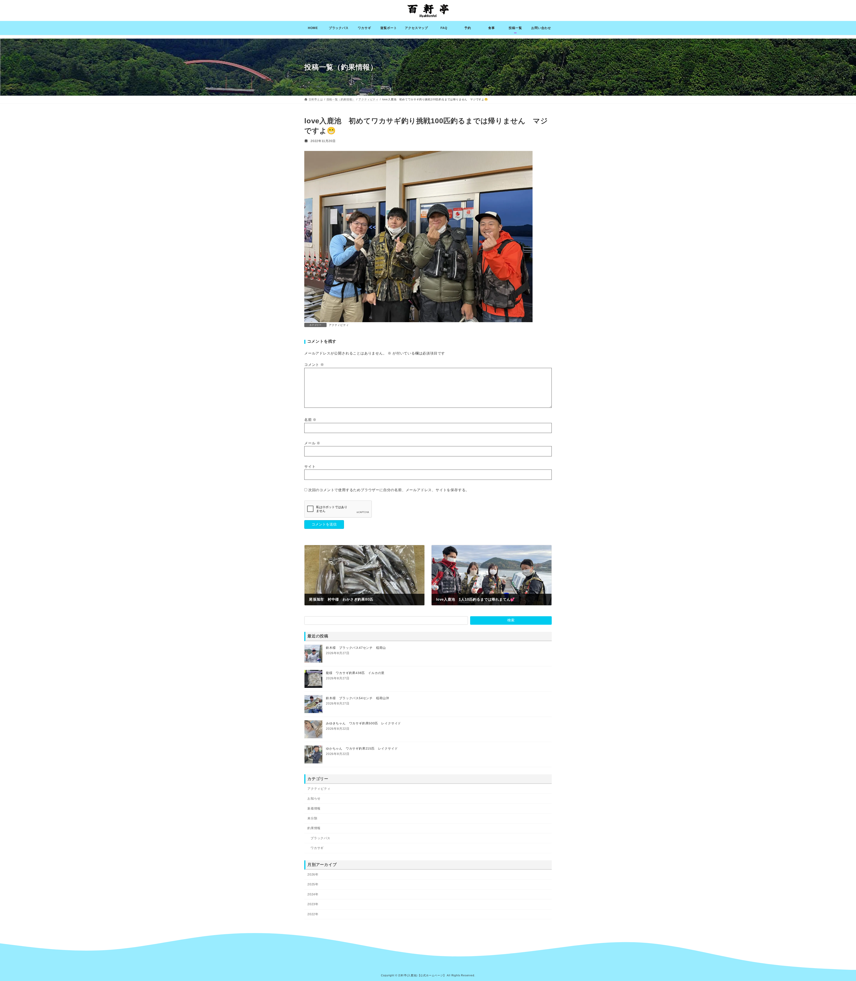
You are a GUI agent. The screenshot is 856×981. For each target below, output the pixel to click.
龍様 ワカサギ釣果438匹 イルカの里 (355, 673)
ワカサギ (317, 848)
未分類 (312, 818)
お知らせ (314, 798)
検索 (510, 620)
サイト (309, 466)
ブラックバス (320, 838)
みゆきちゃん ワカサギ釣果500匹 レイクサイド (363, 723)
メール (312, 443)
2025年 (313, 884)
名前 (310, 420)
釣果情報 (314, 828)
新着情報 (314, 808)
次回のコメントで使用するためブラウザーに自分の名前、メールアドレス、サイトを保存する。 (388, 490)
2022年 (313, 914)
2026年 (313, 874)
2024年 (313, 894)
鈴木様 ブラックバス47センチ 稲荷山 (356, 648)
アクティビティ (339, 325)
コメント (314, 365)
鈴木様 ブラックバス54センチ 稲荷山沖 (357, 698)
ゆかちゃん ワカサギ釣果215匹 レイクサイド (362, 748)
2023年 (313, 904)
